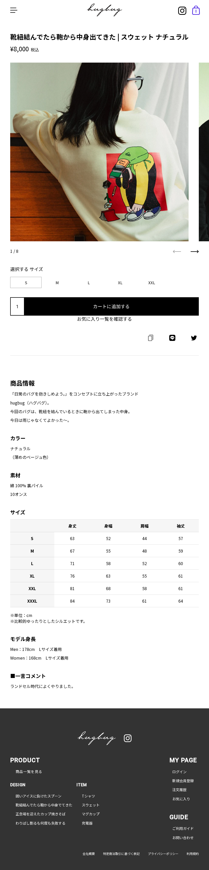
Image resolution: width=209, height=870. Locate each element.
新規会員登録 (183, 780)
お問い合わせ (183, 837)
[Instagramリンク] (182, 11)
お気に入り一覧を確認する (104, 319)
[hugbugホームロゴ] (96, 738)
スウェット (91, 805)
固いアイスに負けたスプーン (38, 796)
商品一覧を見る (29, 771)
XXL (151, 282)
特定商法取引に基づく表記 (121, 854)
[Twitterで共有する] (194, 340)
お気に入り (181, 798)
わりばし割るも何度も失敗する (41, 823)
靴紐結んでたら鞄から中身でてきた (44, 805)
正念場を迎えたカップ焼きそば (41, 814)
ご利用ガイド (183, 828)
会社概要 (89, 854)
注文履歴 (179, 789)
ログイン (179, 771)
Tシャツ (88, 796)
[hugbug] (104, 10)
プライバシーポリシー (163, 854)
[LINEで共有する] (172, 340)
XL (120, 282)
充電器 (87, 823)
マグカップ (91, 814)
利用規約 (193, 854)
